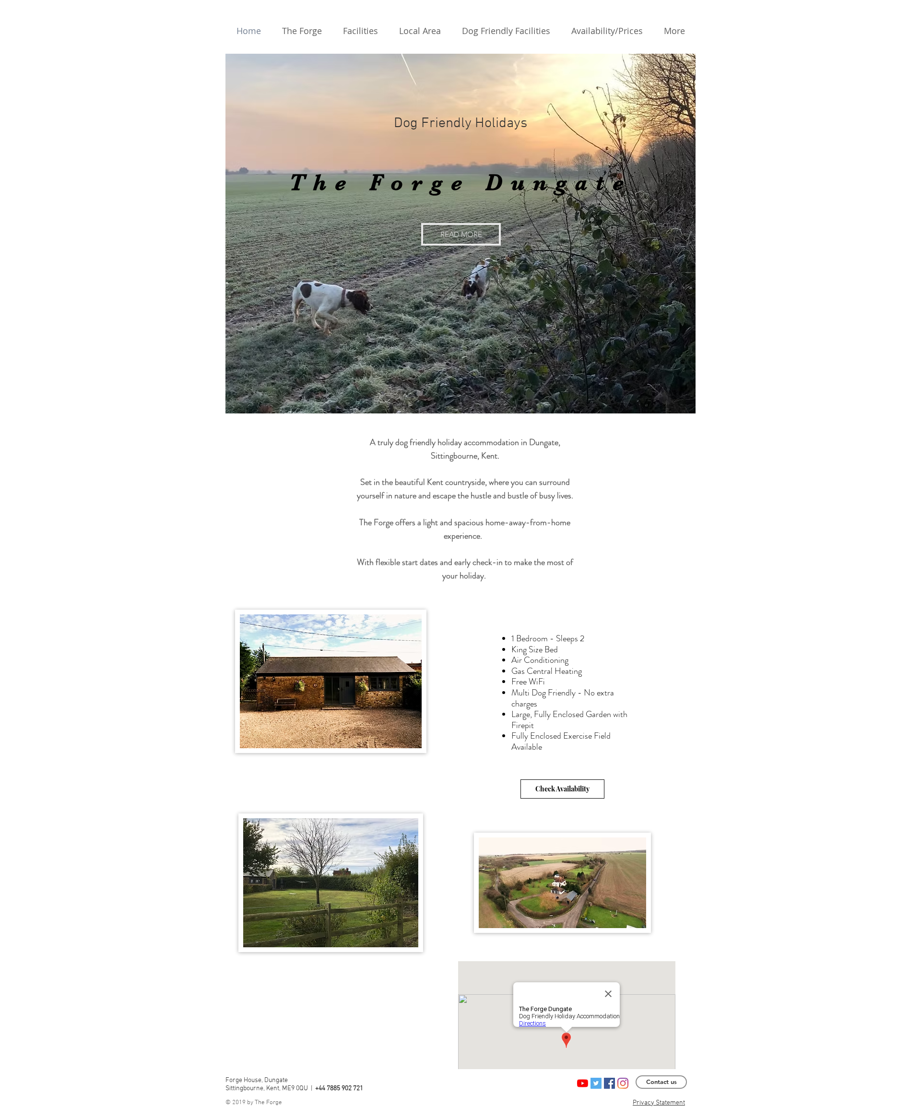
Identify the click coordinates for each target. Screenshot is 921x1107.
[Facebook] (609, 1083)
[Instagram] (622, 1083)
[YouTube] (582, 1083)
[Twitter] (596, 1083)
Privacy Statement (659, 1103)
